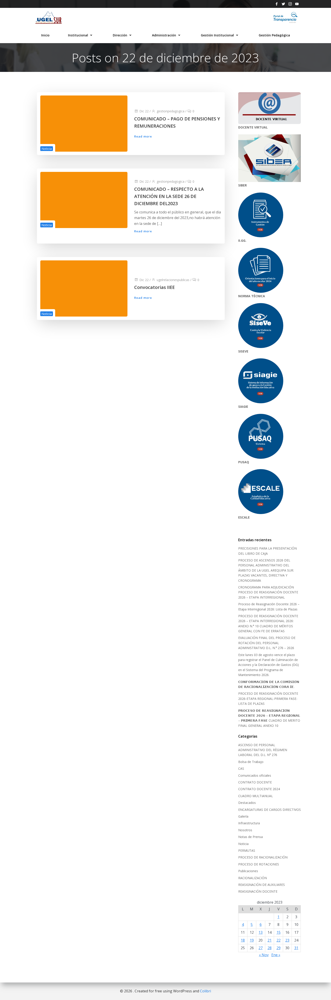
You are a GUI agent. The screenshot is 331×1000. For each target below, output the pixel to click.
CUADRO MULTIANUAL (255, 796)
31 (296, 947)
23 (287, 940)
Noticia (46, 148)
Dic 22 (144, 111)
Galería (243, 816)
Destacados (247, 802)
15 (279, 932)
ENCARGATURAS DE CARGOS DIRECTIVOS (269, 809)
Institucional (78, 35)
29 (279, 947)
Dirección (120, 35)
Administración (164, 35)
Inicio (45, 35)
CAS (241, 768)
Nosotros (245, 830)
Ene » (275, 954)
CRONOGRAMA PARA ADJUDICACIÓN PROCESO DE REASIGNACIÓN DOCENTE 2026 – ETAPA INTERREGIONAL (268, 592)
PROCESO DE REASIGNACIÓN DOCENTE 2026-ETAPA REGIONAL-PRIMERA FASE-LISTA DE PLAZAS (268, 698)
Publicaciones (248, 871)
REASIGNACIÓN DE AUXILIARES (261, 884)
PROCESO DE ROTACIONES (258, 864)
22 (279, 940)
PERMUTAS (246, 850)
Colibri (205, 991)
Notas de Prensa (250, 837)
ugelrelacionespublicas (173, 280)
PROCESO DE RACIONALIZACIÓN (263, 857)
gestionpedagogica (170, 111)
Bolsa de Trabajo (250, 762)
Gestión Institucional (217, 35)
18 (243, 940)
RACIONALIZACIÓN (252, 878)
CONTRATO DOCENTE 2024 (259, 789)
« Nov (264, 954)
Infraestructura (249, 823)
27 (260, 947)
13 (260, 932)
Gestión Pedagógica (274, 35)
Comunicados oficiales (254, 775)
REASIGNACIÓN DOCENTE (257, 891)
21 (270, 940)
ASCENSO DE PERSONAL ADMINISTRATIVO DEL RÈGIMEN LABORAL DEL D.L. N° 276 (262, 750)
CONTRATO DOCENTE (255, 782)
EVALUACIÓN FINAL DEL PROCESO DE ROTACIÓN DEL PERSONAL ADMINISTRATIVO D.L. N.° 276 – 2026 (266, 643)
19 (252, 940)
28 (270, 947)
